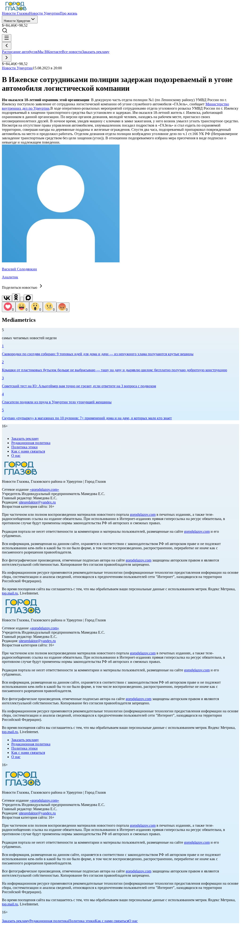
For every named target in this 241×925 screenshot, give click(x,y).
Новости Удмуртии (17, 21)
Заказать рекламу (95, 52)
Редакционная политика (30, 443)
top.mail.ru (10, 593)
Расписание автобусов (20, 52)
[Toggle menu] (6, 38)
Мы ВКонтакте (50, 52)
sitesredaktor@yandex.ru (37, 502)
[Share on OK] (16, 297)
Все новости (72, 52)
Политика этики (24, 447)
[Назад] (6, 46)
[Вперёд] (6, 58)
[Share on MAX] (28, 298)
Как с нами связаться (28, 451)
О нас (15, 456)
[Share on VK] (7, 298)
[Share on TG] (22, 299)
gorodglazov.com (44, 489)
